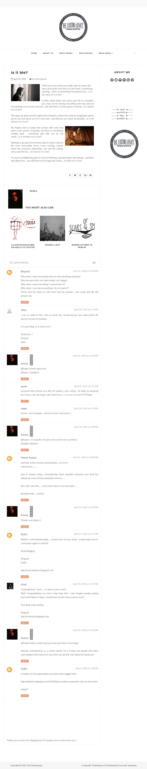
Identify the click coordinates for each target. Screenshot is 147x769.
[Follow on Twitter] (116, 80)
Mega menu (105, 53)
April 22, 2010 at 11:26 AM (85, 630)
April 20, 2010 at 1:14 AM (86, 309)
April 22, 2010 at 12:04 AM (85, 584)
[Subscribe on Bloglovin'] (132, 80)
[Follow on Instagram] (120, 80)
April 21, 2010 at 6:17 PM (86, 534)
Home (34, 53)
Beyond (25, 271)
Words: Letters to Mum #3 (82, 246)
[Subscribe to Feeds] (128, 80)
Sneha (25, 363)
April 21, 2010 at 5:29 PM (86, 507)
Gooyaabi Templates (127, 765)
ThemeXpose (98, 765)
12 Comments (39, 79)
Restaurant (86, 53)
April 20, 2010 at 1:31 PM (86, 386)
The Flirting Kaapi (34, 765)
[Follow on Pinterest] (124, 80)
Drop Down (65, 53)
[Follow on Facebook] (112, 80)
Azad (24, 584)
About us (48, 53)
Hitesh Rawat (28, 458)
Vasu (24, 310)
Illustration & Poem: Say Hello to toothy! (23, 246)
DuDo (24, 534)
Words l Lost (52, 245)
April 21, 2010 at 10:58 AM (85, 457)
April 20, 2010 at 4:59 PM (86, 427)
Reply (24, 302)
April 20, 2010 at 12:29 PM (85, 356)
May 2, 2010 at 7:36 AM (87, 668)
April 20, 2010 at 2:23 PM (86, 408)
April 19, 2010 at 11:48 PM (85, 271)
